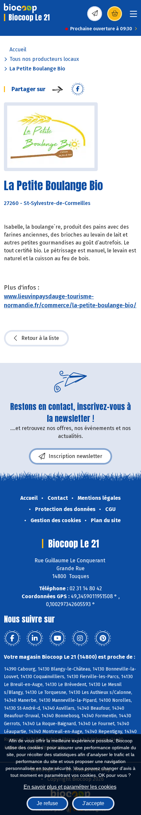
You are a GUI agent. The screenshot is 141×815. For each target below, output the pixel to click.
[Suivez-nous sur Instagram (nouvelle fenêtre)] (80, 638)
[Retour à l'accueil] (20, 8)
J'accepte (93, 803)
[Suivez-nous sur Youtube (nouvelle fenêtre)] (57, 638)
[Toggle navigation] (133, 16)
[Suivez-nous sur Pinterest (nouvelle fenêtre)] (102, 638)
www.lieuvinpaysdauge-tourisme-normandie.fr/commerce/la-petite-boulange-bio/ (70, 301)
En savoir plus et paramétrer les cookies (70, 787)
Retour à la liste (40, 338)
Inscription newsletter (75, 456)
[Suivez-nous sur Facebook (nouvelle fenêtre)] (12, 638)
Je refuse (47, 803)
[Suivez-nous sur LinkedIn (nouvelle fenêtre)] (35, 638)
